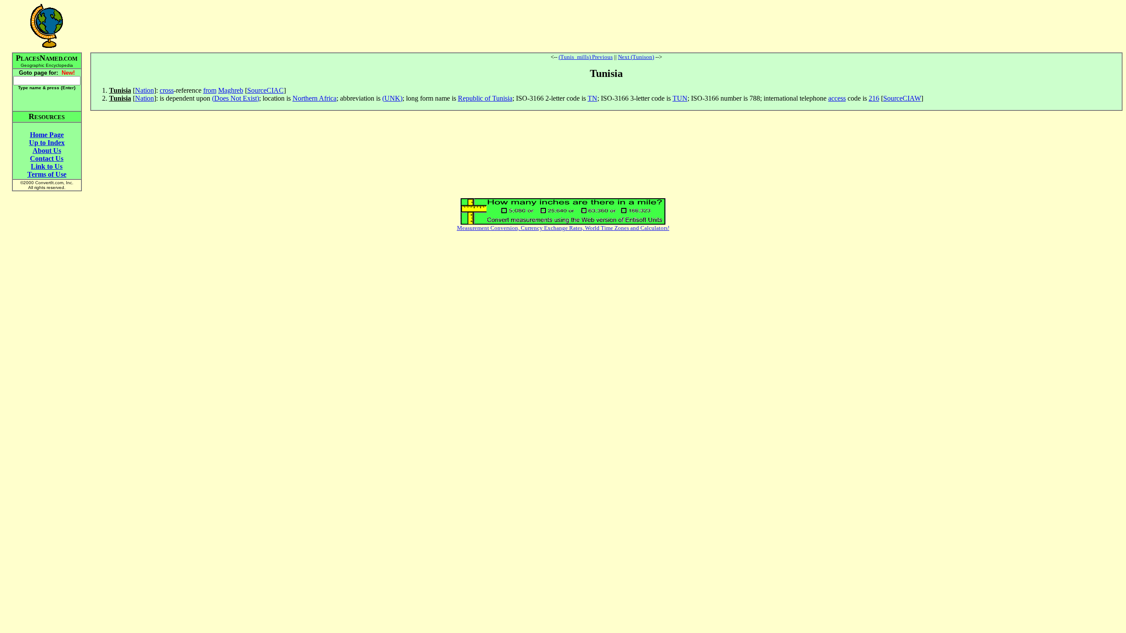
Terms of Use (46, 174)
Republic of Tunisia (485, 98)
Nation (144, 90)
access (837, 98)
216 (874, 98)
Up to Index (47, 142)
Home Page (47, 134)
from (209, 90)
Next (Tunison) (636, 57)
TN (592, 98)
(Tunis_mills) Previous (586, 57)
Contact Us (46, 158)
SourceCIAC (265, 90)
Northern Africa (314, 98)
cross (167, 90)
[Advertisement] (606, 26)
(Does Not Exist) (235, 98)
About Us (47, 150)
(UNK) (392, 98)
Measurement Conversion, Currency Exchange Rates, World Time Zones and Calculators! (563, 228)
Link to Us (46, 166)
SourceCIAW (902, 98)
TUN (680, 98)
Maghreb (230, 90)
